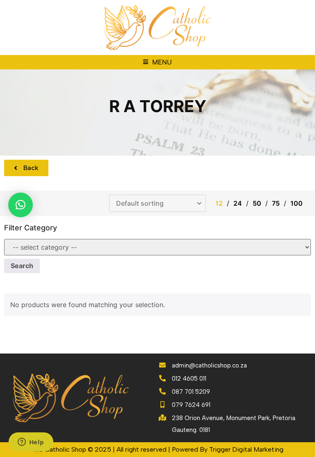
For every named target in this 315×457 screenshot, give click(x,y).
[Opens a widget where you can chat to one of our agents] (30, 442)
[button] (157, 62)
